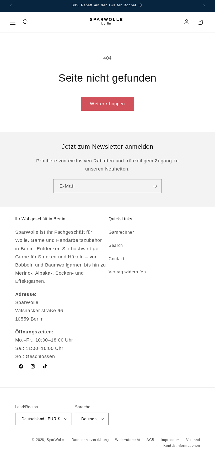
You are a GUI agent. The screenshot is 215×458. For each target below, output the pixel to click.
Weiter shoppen (107, 103)
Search (116, 245)
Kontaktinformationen (181, 446)
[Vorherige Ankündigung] (11, 6)
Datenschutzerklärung (90, 440)
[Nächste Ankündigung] (204, 6)
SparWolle (55, 440)
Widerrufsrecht (127, 440)
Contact (116, 258)
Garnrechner (121, 232)
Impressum (170, 440)
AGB (150, 440)
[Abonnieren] (155, 186)
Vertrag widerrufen (127, 271)
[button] (12, 22)
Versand (193, 440)
